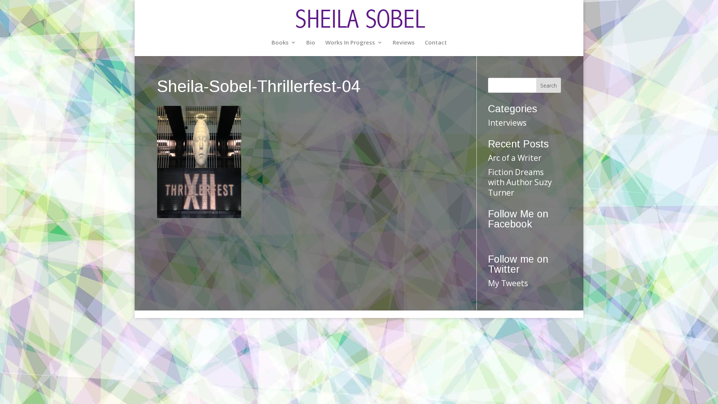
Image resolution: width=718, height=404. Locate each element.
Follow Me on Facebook (518, 219)
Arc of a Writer (514, 158)
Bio (310, 43)
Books (280, 43)
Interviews (507, 122)
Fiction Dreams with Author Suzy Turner (520, 182)
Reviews (404, 43)
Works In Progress (350, 43)
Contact (436, 43)
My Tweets (508, 283)
